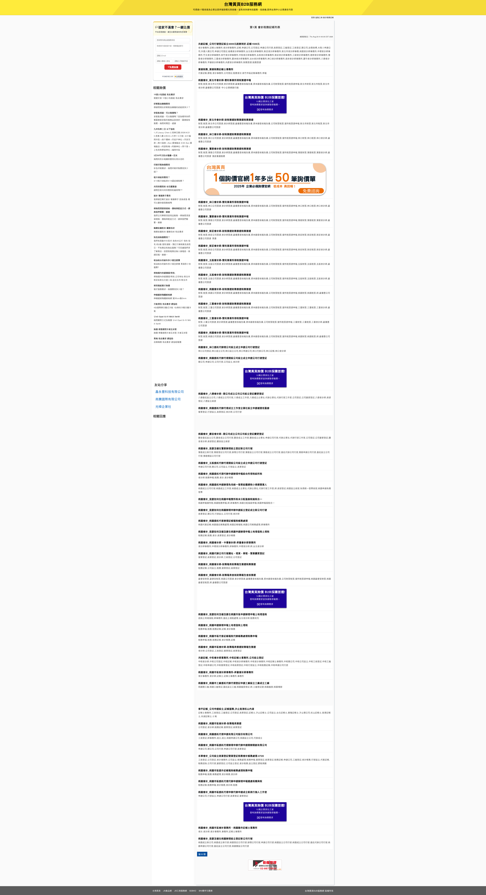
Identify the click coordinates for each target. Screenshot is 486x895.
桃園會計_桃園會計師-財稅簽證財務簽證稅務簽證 (224, 289)
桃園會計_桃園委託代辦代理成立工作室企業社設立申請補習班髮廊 (233, 408)
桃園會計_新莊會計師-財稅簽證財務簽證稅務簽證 (224, 231)
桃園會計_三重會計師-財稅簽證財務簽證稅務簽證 (224, 303)
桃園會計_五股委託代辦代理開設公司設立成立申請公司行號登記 (232, 463)
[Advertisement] (265, 422)
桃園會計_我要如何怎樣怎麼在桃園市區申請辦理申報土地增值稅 (232, 614)
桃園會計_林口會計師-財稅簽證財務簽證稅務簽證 (224, 134)
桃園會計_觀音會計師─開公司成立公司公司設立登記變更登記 (231, 433)
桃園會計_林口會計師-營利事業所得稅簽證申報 (223, 202)
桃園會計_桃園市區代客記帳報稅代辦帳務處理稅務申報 (227, 636)
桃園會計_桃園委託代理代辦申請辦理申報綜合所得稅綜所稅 (230, 473)
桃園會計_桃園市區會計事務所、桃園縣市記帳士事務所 (227, 827)
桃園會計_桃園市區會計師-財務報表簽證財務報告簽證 (227, 646)
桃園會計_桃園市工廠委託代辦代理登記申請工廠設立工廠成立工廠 (233, 683)
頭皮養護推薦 (218, 156)
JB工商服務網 (180, 890)
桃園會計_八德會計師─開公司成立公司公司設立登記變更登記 (231, 393)
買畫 (214, 238)
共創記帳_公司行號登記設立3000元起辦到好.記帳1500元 (229, 43)
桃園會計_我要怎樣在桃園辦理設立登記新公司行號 (225, 838)
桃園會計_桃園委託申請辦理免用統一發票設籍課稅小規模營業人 (232, 484)
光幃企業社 (163, 406)
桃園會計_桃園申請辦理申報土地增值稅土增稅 (223, 625)
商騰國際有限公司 (168, 399)
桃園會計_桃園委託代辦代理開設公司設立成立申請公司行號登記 (232, 358)
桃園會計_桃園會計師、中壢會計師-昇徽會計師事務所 (227, 542)
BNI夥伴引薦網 (205, 890)
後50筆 (202, 854)
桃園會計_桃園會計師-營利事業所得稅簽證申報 (223, 332)
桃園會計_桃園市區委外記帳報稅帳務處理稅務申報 (225, 770)
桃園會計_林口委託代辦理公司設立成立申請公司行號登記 (229, 347)
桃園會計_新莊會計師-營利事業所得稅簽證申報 (223, 245)
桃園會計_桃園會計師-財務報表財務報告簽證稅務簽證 (227, 564)
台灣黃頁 (157, 890)
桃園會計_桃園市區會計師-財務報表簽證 (219, 723)
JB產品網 (167, 890)
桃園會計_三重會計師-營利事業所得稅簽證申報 (223, 318)
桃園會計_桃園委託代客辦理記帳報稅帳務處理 (223, 520)
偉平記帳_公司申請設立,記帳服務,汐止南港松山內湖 (226, 708)
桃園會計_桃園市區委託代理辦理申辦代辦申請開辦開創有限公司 (232, 745)
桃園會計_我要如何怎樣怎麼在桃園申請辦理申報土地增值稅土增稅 (233, 531)
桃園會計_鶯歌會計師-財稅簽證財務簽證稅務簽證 (224, 148)
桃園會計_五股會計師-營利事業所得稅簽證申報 (223, 260)
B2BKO (192, 890)
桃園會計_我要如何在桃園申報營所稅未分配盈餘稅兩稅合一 (230, 499)
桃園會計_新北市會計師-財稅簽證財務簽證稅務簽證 (226, 119)
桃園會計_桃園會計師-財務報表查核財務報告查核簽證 (227, 575)
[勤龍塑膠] (265, 865)
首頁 (313, 17)
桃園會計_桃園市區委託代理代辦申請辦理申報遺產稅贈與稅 (230, 781)
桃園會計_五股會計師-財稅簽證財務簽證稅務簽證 (224, 274)
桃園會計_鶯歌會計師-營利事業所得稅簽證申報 (223, 216)
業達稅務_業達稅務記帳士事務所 (215, 69)
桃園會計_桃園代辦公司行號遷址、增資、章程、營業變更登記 (231, 553)
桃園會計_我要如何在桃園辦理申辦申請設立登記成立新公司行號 (232, 510)
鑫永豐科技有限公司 (169, 391)
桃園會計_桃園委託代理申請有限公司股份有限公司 (225, 734)
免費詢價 (174, 67)
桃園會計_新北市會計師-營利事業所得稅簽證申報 (224, 80)
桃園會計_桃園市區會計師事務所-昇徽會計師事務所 (226, 672)
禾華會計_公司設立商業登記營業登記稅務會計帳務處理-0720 (231, 755)
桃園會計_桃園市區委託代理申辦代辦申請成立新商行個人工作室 (232, 792)
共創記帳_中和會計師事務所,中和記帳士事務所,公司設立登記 (231, 657)
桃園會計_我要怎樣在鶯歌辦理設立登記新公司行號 (225, 448)
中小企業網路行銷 (230, 87)
